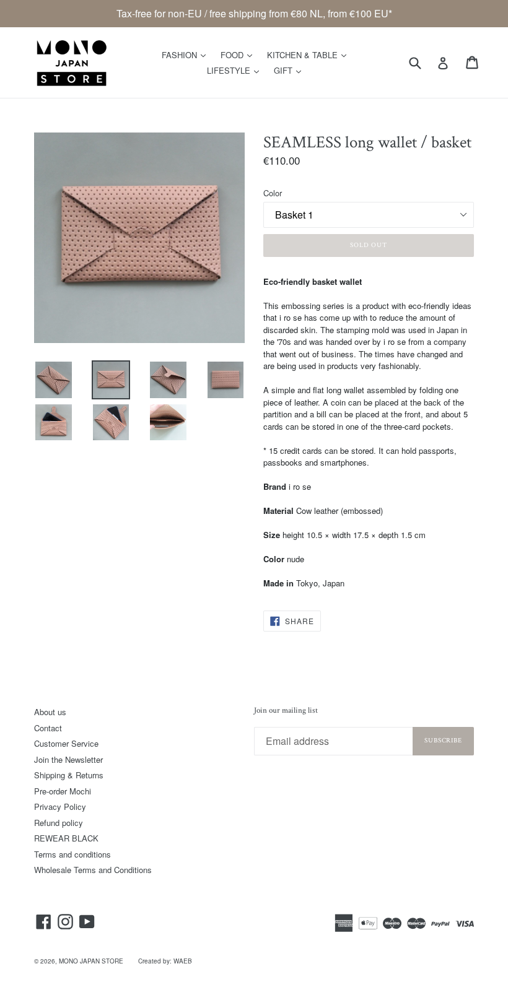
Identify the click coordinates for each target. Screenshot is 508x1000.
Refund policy (58, 822)
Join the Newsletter (68, 759)
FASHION (187, 54)
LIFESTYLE (236, 70)
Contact (48, 728)
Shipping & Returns (68, 775)
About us (50, 712)
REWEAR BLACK (66, 838)
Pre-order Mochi (62, 791)
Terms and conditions (72, 854)
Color (272, 193)
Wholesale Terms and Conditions (93, 870)
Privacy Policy (60, 806)
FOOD (239, 54)
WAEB (182, 961)
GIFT (290, 70)
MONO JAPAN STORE (91, 961)
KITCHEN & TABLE (310, 54)
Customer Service (66, 743)
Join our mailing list (286, 711)
